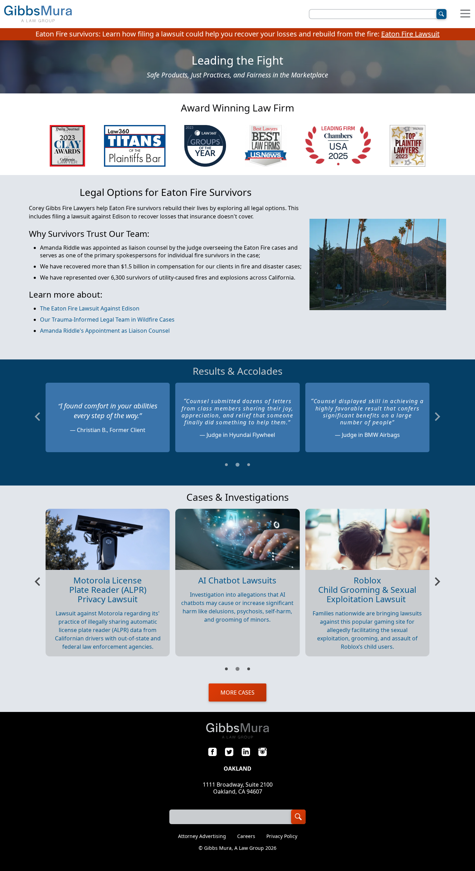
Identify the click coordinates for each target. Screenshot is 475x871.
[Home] (38, 14)
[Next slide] (437, 416)
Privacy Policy (281, 836)
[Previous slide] (38, 416)
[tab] (226, 464)
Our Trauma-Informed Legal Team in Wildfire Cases (107, 319)
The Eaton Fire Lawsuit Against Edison (89, 308)
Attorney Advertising (202, 836)
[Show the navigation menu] (465, 14)
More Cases (237, 692)
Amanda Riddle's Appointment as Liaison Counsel (105, 330)
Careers (246, 836)
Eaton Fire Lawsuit (410, 34)
